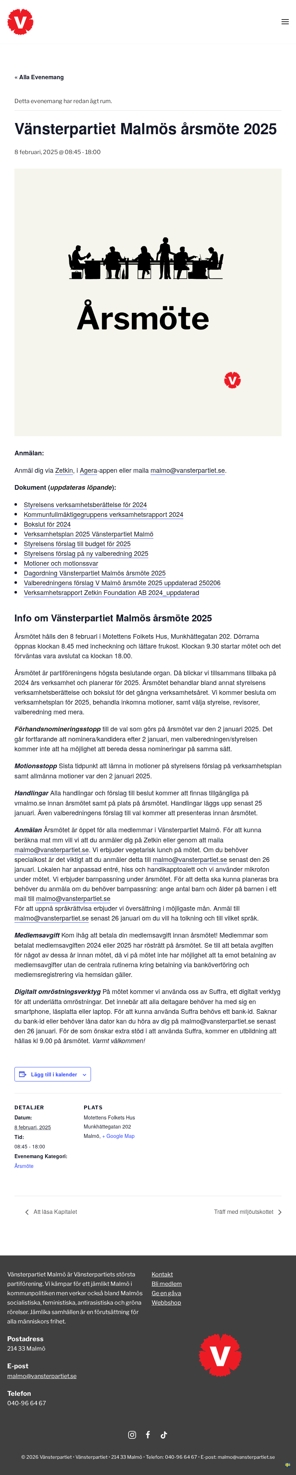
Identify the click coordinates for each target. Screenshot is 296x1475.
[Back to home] (20, 21)
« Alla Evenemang (39, 77)
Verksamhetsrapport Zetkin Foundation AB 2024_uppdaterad (111, 592)
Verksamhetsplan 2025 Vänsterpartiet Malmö (88, 533)
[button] (285, 21)
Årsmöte (24, 1165)
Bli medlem (167, 1283)
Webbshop (166, 1302)
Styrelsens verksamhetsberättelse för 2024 (85, 504)
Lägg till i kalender (54, 1074)
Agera (88, 470)
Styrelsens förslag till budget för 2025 (77, 543)
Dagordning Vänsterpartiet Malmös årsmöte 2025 (95, 572)
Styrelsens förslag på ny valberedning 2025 (86, 553)
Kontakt (162, 1274)
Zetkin (64, 470)
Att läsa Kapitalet (54, 1211)
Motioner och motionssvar (61, 563)
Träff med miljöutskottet (244, 1211)
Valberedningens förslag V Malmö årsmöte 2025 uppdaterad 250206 (122, 582)
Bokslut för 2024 (47, 523)
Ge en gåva (166, 1293)
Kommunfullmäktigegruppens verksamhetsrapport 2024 (103, 514)
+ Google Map (118, 1135)
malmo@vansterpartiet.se (188, 470)
